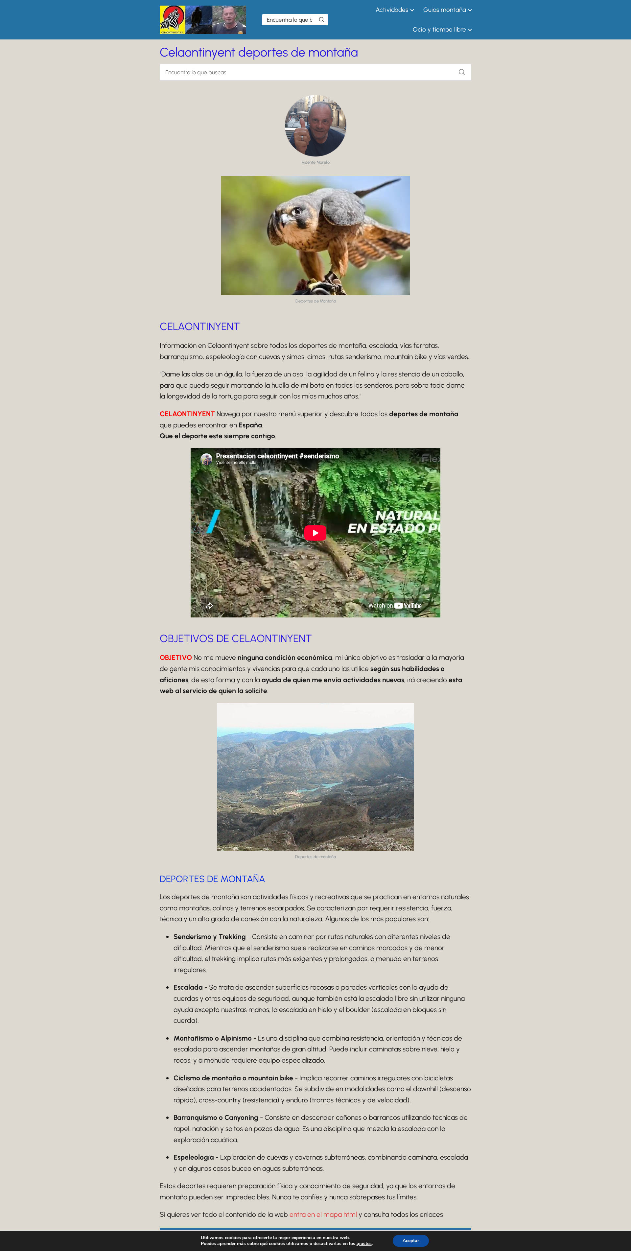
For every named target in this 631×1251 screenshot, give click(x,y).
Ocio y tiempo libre (439, 29)
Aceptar (411, 1241)
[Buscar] (321, 19)
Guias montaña (444, 9)
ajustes (364, 1244)
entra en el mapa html (323, 1214)
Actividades (392, 9)
